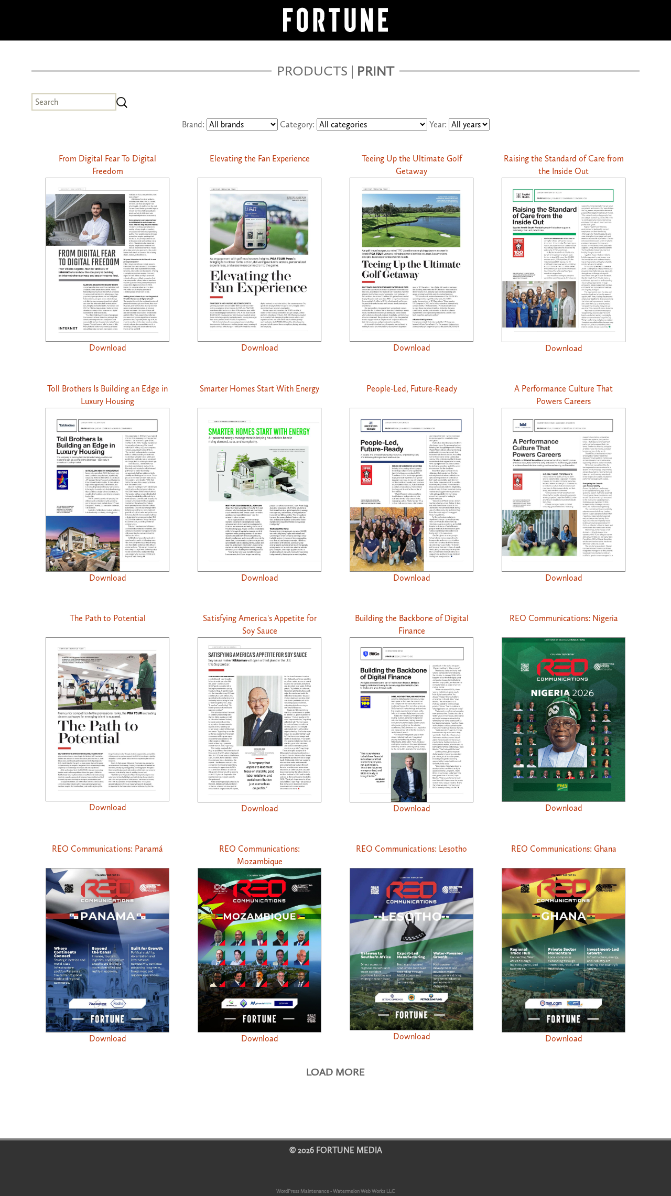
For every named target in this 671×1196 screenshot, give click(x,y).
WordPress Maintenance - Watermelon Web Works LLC (335, 1191)
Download (107, 348)
